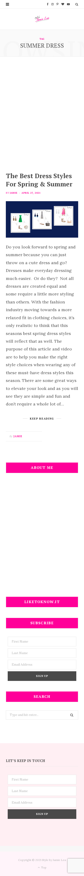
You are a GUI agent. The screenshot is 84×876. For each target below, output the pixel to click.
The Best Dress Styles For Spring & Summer (39, 180)
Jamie (13, 192)
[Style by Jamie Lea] (42, 19)
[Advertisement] (42, 114)
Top (43, 867)
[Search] (76, 4)
